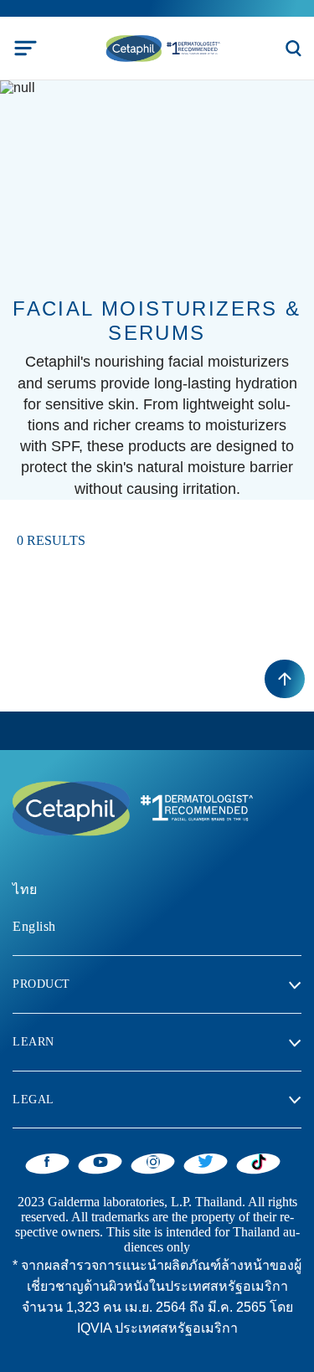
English (34, 926)
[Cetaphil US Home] (161, 47)
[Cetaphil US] (129, 806)
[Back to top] (285, 679)
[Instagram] (153, 1161)
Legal (33, 1099)
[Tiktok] (258, 1162)
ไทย (25, 889)
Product (41, 984)
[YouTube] (100, 1161)
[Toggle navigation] (25, 48)
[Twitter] (205, 1161)
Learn (33, 1041)
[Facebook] (47, 1161)
